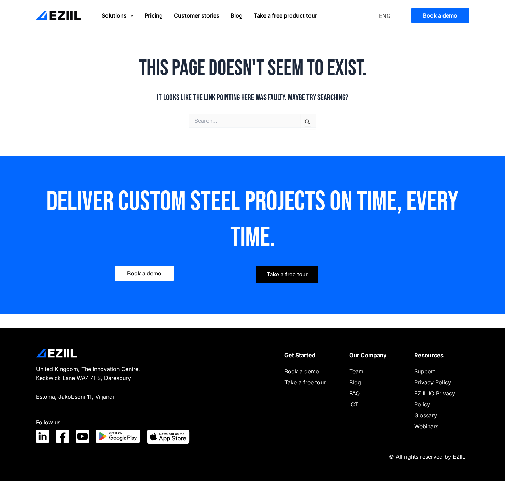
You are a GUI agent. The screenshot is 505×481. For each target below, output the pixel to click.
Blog (237, 15)
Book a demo (301, 371)
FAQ (354, 393)
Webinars (426, 426)
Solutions (114, 15)
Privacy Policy (432, 382)
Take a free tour (305, 382)
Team (356, 371)
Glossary (425, 415)
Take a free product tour (285, 15)
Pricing (154, 15)
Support (424, 371)
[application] (130, 15)
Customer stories (197, 15)
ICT (353, 404)
